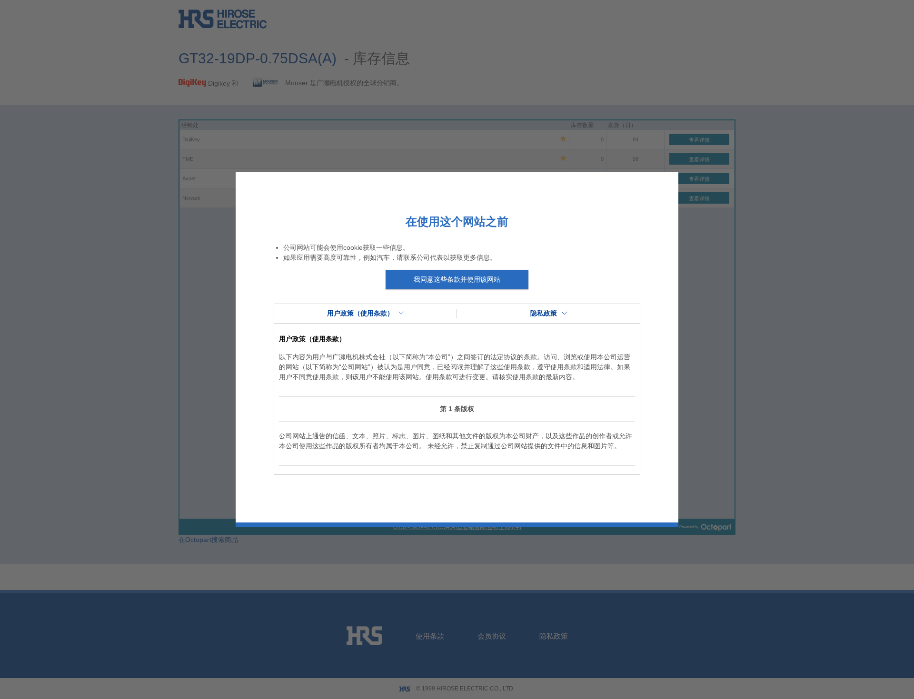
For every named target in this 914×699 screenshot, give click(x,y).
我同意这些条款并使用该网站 (457, 279)
